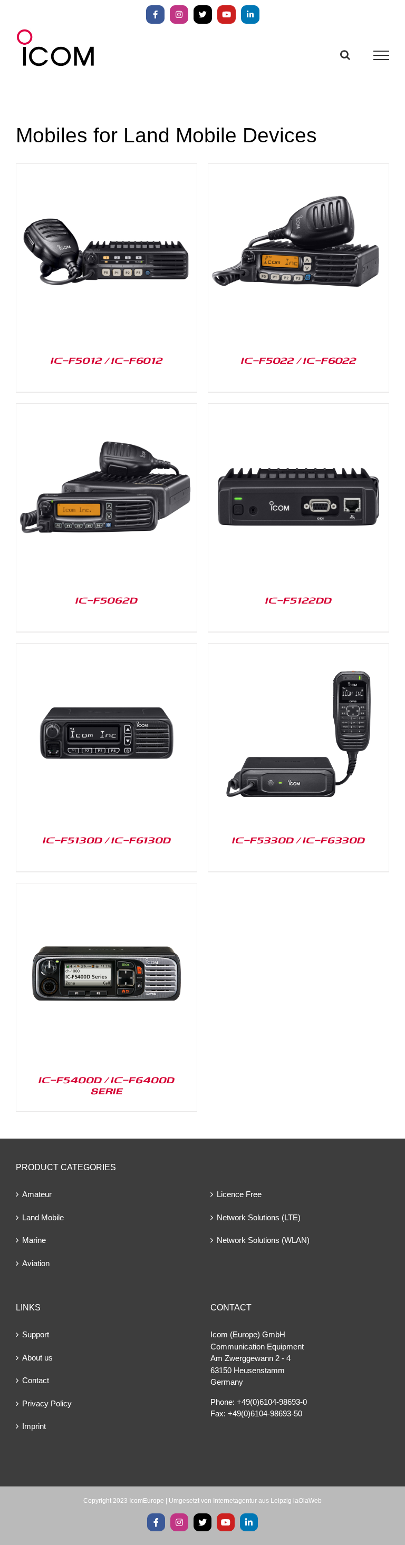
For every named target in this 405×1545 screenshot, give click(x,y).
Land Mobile (43, 1217)
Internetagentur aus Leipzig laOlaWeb (267, 1500)
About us (37, 1357)
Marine (34, 1240)
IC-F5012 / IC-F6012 (107, 360)
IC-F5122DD (298, 600)
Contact (35, 1380)
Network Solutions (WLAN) (263, 1240)
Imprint (34, 1426)
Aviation (36, 1263)
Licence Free (239, 1194)
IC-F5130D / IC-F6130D (107, 839)
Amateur (37, 1194)
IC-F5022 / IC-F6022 (298, 360)
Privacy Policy (47, 1403)
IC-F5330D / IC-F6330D (298, 839)
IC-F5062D (106, 600)
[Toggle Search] (345, 55)
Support (35, 1334)
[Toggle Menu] (381, 55)
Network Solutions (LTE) (259, 1217)
